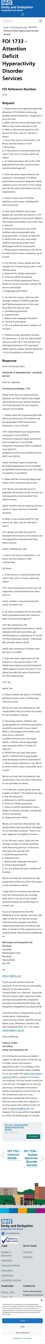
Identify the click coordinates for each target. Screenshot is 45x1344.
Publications (6, 1260)
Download (33, 1136)
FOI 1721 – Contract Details (14, 1155)
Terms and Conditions (10, 1265)
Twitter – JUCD (7, 1292)
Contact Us (28, 1252)
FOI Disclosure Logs (19, 27)
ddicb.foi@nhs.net (11, 976)
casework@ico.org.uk (13, 1031)
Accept (22, 1321)
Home (5, 27)
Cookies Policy (17, 1338)
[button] (42, 1300)
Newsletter (28, 1257)
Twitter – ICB (6, 1297)
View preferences (22, 1333)
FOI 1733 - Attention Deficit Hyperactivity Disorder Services (16, 1127)
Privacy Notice (27, 1338)
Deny (22, 1327)
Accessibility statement (11, 1280)
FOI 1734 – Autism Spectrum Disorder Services (30, 1158)
